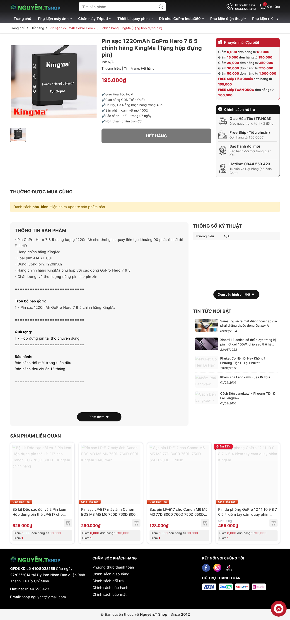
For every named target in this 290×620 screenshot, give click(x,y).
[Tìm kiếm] (161, 6)
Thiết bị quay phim (133, 18)
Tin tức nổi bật (212, 311)
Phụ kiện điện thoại (227, 18)
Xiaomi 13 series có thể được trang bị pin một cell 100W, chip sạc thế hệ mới (248, 344)
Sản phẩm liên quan (35, 436)
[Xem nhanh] (68, 474)
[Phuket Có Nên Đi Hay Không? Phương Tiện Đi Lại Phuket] (206, 362)
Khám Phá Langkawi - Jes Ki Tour (245, 377)
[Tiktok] (229, 568)
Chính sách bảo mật (109, 594)
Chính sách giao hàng (110, 574)
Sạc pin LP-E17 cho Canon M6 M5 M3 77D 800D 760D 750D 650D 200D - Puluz (179, 514)
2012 (185, 614)
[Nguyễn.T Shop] (38, 7)
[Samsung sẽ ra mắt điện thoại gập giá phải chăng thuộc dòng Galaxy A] (206, 325)
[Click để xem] (53, 81)
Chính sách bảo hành (110, 587)
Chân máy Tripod (93, 18)
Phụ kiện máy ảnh (54, 18)
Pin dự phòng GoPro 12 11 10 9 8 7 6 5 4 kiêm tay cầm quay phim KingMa (247, 514)
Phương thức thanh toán (113, 567)
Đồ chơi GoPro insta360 (180, 18)
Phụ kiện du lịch (266, 18)
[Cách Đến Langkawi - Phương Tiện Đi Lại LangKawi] (206, 397)
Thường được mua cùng (41, 192)
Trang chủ (22, 18)
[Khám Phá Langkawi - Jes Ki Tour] (206, 381)
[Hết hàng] (68, 523)
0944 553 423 (257, 164)
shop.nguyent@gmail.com (44, 597)
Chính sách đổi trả (108, 581)
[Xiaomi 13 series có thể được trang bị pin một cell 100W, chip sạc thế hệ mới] (206, 344)
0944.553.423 (37, 589)
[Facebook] (206, 568)
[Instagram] (217, 568)
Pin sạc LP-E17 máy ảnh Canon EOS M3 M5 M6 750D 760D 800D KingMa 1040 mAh (109, 514)
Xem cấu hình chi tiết (234, 294)
